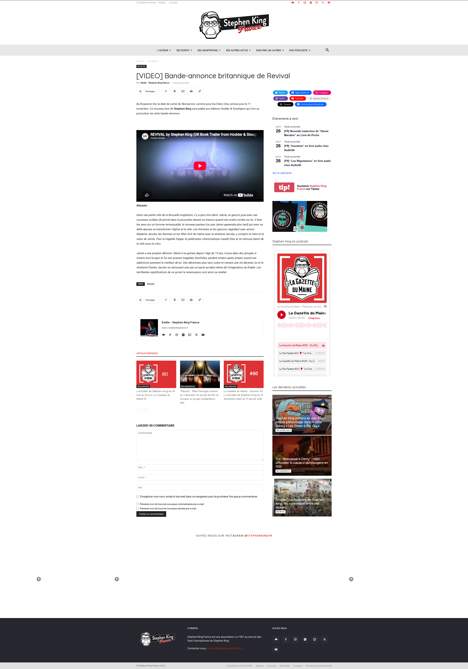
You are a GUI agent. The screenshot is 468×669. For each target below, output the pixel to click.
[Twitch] (317, 2)
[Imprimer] (191, 91)
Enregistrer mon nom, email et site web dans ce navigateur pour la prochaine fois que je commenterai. (199, 496)
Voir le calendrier (282, 173)
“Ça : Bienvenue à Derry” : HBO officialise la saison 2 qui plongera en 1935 (301, 462)
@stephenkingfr (258, 535)
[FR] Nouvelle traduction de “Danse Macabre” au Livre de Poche (306, 133)
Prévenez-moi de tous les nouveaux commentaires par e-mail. (172, 504)
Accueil (140, 61)
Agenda (259, 665)
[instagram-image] (38, 578)
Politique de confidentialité (319, 665)
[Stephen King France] (234, 25)
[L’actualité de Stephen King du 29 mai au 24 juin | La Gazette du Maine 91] (156, 374)
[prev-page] (138, 410)
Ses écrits (182, 50)
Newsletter (285, 665)
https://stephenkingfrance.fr (175, 328)
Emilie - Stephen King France (155, 83)
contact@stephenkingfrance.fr (225, 648)
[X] (323, 2)
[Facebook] (298, 2)
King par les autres (268, 50)
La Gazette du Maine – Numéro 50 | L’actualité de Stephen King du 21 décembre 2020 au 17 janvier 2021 (243, 395)
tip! (284, 187)
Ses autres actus (237, 50)
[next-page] (144, 410)
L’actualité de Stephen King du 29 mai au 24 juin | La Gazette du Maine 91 (155, 395)
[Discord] (292, 2)
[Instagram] (304, 2)
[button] (327, 50)
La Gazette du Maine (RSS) (239, 665)
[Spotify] (311, 2)
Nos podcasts (298, 50)
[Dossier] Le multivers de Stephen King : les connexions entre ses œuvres (299, 503)
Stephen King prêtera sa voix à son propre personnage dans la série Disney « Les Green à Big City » (300, 422)
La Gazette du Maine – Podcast (151, 2)
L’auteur (162, 50)
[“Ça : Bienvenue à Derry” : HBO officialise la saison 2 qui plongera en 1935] (302, 456)
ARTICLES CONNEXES (147, 353)
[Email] (182, 91)
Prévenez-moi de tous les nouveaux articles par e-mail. (168, 508)
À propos (173, 2)
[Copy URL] (199, 91)
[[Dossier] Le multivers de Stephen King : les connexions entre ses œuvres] (302, 496)
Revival (150, 284)
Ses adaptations (207, 50)
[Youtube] (329, 2)
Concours (271, 665)
